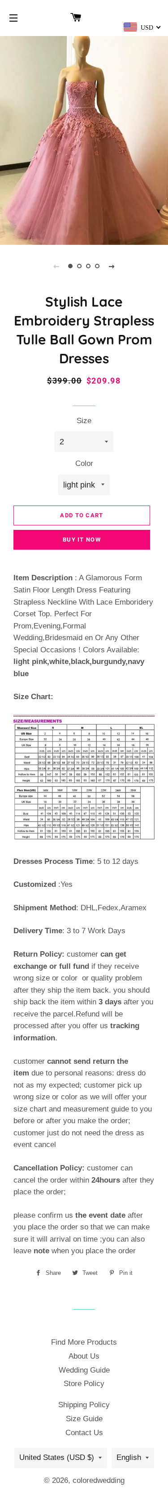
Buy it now (82, 539)
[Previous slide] (56, 266)
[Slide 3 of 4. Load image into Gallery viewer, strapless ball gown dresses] (88, 266)
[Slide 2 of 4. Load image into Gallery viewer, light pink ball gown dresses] (79, 266)
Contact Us (84, 1432)
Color (84, 463)
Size (84, 420)
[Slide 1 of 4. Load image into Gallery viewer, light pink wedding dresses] (70, 266)
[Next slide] (112, 266)
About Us (84, 1356)
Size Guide (84, 1418)
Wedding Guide (84, 1370)
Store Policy (84, 1383)
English (128, 1457)
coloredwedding (99, 1480)
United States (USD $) (56, 1457)
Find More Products (84, 1342)
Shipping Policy (84, 1405)
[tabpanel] (84, 139)
